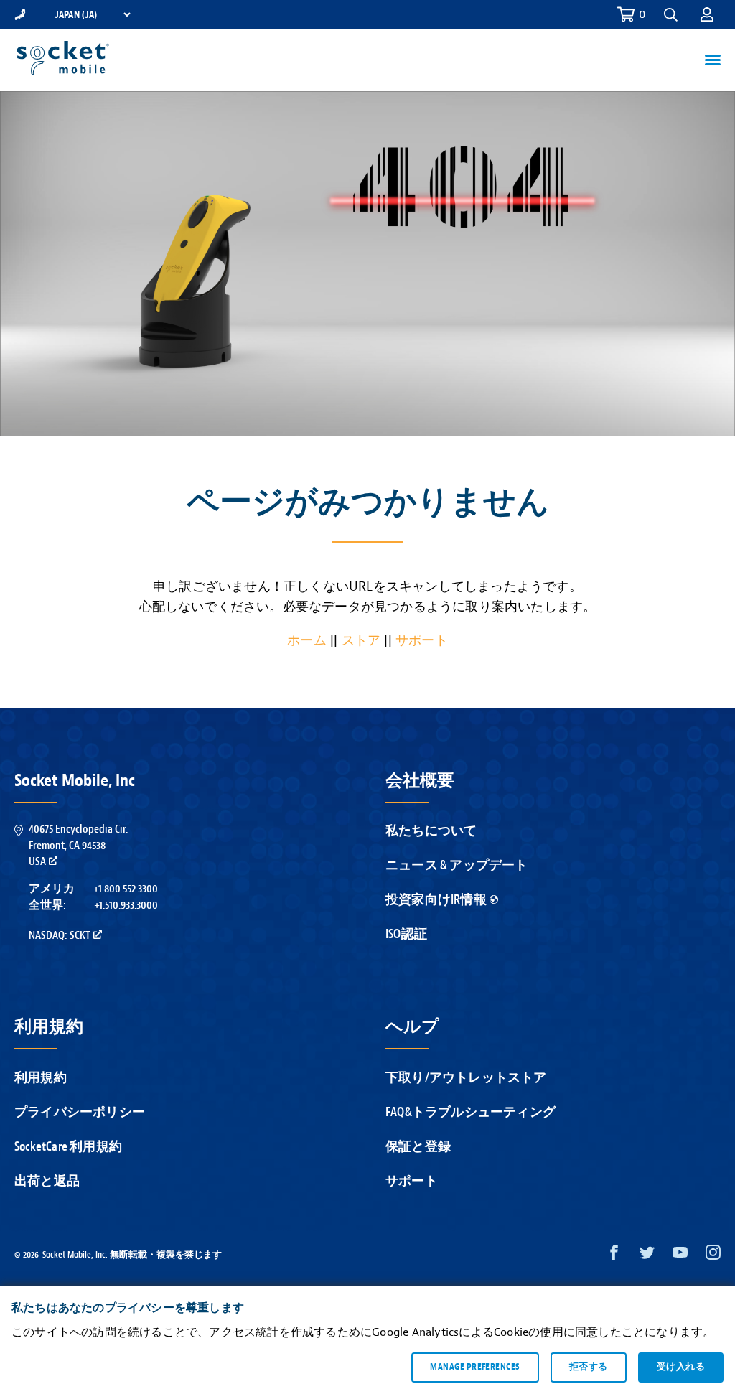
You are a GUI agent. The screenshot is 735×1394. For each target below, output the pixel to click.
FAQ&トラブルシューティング (470, 1112)
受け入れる (681, 1366)
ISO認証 (406, 934)
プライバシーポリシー (79, 1112)
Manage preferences (475, 1366)
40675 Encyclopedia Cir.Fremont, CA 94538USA (78, 845)
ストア (361, 640)
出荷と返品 (47, 1181)
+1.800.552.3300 (125, 888)
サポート (421, 640)
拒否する (588, 1366)
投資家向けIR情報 (436, 900)
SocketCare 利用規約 (68, 1146)
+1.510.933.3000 (126, 905)
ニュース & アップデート (456, 865)
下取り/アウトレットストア (466, 1078)
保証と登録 (418, 1146)
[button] (707, 14)
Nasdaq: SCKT (59, 935)
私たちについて (431, 831)
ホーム (307, 640)
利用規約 (40, 1078)
